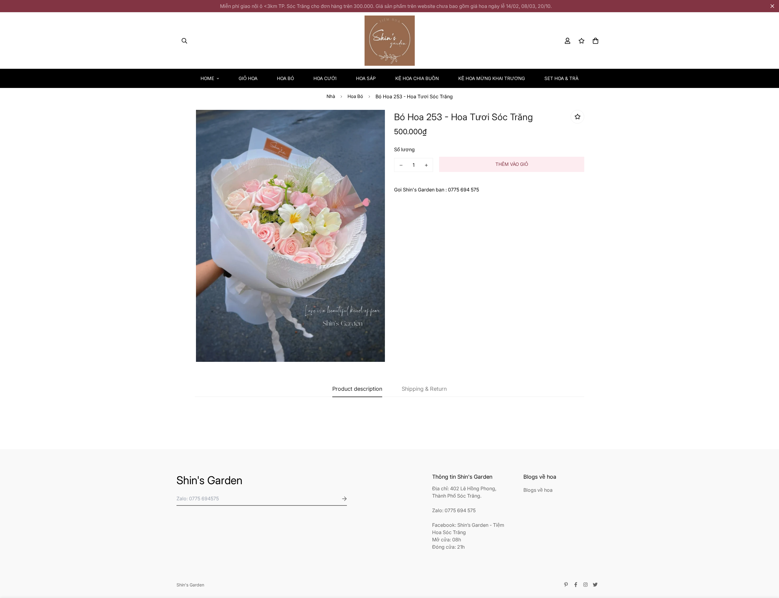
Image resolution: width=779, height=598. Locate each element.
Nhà (331, 96)
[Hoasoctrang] (390, 40)
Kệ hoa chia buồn (417, 78)
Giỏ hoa (248, 78)
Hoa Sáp (366, 78)
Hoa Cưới (325, 78)
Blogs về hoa (538, 490)
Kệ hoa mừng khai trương (491, 78)
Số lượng (404, 149)
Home (207, 78)
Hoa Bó (285, 78)
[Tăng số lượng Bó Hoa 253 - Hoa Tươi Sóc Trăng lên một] (426, 165)
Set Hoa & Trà (561, 78)
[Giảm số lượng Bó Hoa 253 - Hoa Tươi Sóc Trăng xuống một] (400, 165)
